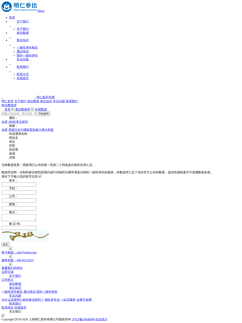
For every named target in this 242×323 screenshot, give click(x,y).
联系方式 (23, 74)
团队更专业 (52, 299)
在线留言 (23, 78)
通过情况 (23, 51)
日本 (17, 129)
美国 (11, 129)
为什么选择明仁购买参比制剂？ (23, 299)
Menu (41, 10)
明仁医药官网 (44, 97)
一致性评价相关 (27, 47)
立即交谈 (8, 271)
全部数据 (41, 109)
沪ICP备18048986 (83, 319)
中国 (23, 129)
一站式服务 (68, 299)
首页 (12, 17)
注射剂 (23, 121)
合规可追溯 (84, 299)
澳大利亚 (48, 129)
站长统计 (101, 319)
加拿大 (37, 129)
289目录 (13, 121)
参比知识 (46, 101)
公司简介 (8, 279)
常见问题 (59, 101)
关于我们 (23, 28)
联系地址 (8, 307)
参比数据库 (9, 105)
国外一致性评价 (27, 55)
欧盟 (29, 129)
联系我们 (72, 101)
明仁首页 (8, 101)
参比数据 (33, 101)
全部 (5, 121)
